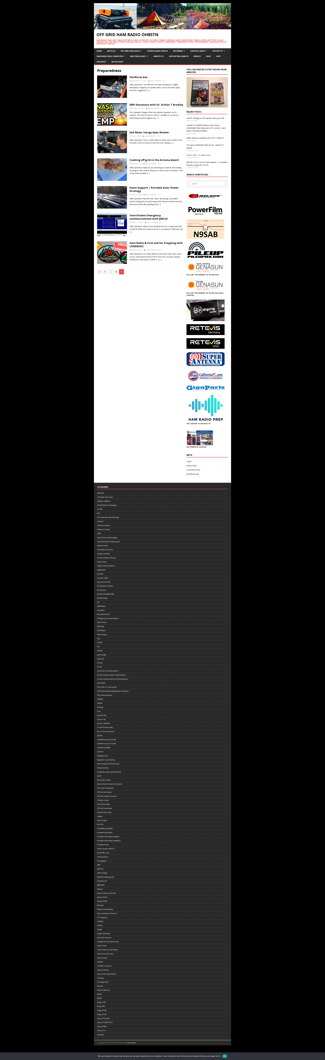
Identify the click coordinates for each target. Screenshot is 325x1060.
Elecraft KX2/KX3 (103, 614)
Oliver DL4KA (102, 820)
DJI (98, 602)
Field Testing (102, 634)
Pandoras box (138, 77)
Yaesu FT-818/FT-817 (105, 1022)
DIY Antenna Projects (105, 586)
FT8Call (99, 650)
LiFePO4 (100, 752)
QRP (98, 865)
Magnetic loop (102, 756)
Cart (218, 56)
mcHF (99, 776)
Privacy (197, 56)
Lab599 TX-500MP (103, 747)
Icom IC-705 (101, 719)
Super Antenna (103, 970)
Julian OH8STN (155, 81)
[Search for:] (207, 184)
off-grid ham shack (104, 812)
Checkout (101, 61)
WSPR (99, 994)
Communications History (106, 558)
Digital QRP (101, 570)
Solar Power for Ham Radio (107, 950)
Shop (208, 56)
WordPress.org (192, 474)
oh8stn (99, 816)
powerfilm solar (103, 853)
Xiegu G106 (101, 1002)
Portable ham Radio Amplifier (108, 836)
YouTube (100, 1034)
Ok (225, 1056)
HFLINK (99, 703)
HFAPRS (100, 699)
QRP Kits (100, 869)
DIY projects (101, 590)
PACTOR (100, 824)
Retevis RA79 (102, 897)
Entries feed (191, 465)
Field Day (100, 626)
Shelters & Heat (138, 56)
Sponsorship (102, 958)
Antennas (178, 51)
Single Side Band (103, 933)
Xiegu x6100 (101, 1014)
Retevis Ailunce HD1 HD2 (106, 893)
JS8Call (99, 735)
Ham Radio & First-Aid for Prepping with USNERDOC (156, 244)
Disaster (100, 574)
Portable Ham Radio (104, 832)
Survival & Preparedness (106, 974)
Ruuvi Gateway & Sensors (107, 913)
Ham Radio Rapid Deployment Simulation (113, 691)
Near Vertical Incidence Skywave (109, 784)
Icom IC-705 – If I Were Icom (198, 155)
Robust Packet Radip (105, 909)
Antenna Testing (103, 529)
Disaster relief (102, 578)
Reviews (100, 905)
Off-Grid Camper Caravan (107, 796)
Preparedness (102, 857)
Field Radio (101, 630)
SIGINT (99, 929)
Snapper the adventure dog (108, 941)
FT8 (98, 646)
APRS (99, 533)
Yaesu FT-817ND (103, 1018)
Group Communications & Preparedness (112, 679)
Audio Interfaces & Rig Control (108, 541)
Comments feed (193, 470)
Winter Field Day (103, 990)
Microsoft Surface (104, 780)
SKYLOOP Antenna (104, 937)
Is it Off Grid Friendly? (105, 727)
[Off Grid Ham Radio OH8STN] (162, 28)
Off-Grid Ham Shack (130, 51)
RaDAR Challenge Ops (105, 877)
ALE (98, 513)
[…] (149, 90)
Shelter (100, 925)
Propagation (102, 861)
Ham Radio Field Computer (110, 56)
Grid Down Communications (107, 671)
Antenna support (103, 525)
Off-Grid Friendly (103, 804)
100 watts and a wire (105, 497)
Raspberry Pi (102, 881)
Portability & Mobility (105, 828)
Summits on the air (104, 966)
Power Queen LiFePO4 (157, 51)
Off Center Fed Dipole (105, 788)
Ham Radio (101, 683)
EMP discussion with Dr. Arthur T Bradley (156, 104)
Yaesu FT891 (102, 1026)
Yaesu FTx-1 (101, 1030)
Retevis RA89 (102, 901)
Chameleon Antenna (105, 549)
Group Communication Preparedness (111, 675)
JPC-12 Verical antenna (105, 731)
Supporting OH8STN (178, 56)
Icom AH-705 (101, 715)
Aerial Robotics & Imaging (106, 505)
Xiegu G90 (101, 1006)
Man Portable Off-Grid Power (108, 764)
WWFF (99, 998)
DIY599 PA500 (102, 598)
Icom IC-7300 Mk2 (103, 723)
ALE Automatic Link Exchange (108, 517)
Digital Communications (106, 566)
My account (117, 61)
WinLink (100, 986)
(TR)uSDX (100, 493)
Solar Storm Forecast (105, 954)
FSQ (98, 638)
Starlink (100, 962)
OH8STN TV (158, 56)
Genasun (100, 659)
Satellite (100, 921)
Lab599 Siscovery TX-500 (106, 743)
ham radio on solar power (107, 687)
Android (100, 521)
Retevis (100, 889)
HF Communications (104, 695)
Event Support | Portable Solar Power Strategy (154, 189)
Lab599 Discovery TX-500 (106, 739)
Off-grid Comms (103, 800)
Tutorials (100, 978)
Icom (99, 711)
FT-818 (99, 642)
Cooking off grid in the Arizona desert (154, 160)
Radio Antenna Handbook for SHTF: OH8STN (205, 138)
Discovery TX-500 (103, 582)
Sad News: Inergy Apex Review (149, 132)
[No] (322, 1056)
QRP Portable (102, 873)
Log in (189, 461)
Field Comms (102, 622)
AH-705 (99, 509)
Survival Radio (197, 51)
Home (99, 51)
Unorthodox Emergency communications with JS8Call (148, 217)
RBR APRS (101, 885)
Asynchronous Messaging (107, 537)
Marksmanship (103, 768)
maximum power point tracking (109, 772)
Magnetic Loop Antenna (106, 760)
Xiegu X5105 (101, 1010)
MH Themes (131, 1043)
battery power (102, 545)
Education (101, 610)
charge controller (103, 553)
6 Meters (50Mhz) (103, 501)
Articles (111, 51)
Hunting (100, 707)
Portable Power (103, 844)
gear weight (101, 655)
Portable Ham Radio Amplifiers (109, 840)
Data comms (102, 562)
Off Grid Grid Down (104, 792)
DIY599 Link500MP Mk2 (105, 594)
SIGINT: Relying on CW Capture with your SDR (205, 118)
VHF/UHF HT (217, 51)
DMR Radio (101, 606)
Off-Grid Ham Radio (104, 808)
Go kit (99, 667)
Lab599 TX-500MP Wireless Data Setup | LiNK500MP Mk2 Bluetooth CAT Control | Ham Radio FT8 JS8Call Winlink (206, 128)
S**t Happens (102, 917)
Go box (100, 663)
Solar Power (102, 945)
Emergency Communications (108, 618)
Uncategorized (102, 982)
